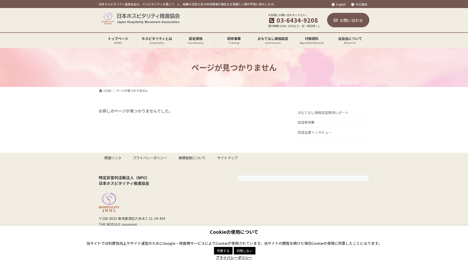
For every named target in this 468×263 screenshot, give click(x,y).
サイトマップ (227, 157)
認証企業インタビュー (315, 132)
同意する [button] (223, 250)
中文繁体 (361, 4)
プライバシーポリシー (150, 157)
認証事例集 (306, 122)
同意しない (245, 250)
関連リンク (112, 157)
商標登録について (192, 157)
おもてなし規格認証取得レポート (323, 112)
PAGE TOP (453, 250)
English (341, 4)
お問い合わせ (351, 20)
